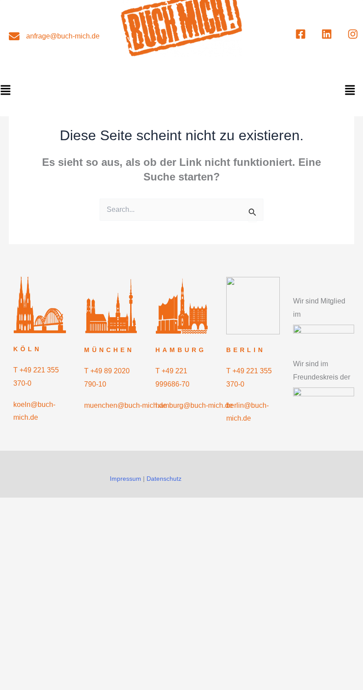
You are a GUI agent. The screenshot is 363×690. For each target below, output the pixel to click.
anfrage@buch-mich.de (63, 36)
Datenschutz (164, 478)
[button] (350, 90)
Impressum (125, 478)
